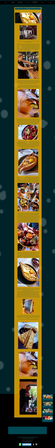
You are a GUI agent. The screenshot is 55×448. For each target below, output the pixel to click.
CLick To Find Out (28, 438)
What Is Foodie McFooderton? (28, 437)
